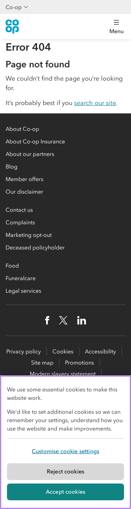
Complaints (20, 222)
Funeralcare (21, 278)
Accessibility (100, 351)
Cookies (62, 351)
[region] (65, 442)
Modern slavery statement (63, 373)
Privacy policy (23, 351)
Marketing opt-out (29, 234)
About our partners (30, 153)
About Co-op (22, 128)
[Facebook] (47, 320)
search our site (95, 103)
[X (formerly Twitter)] (63, 320)
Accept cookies (65, 491)
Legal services (23, 290)
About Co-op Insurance (35, 141)
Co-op (14, 6)
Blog (11, 166)
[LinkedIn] (81, 320)
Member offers (24, 178)
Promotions (79, 362)
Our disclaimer (24, 191)
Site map (42, 362)
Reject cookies (65, 471)
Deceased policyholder (35, 247)
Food (12, 265)
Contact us (19, 209)
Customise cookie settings (65, 451)
